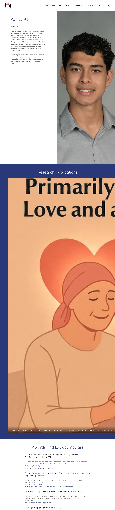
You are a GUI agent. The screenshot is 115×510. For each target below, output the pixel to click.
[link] (7, 5)
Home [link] (47, 6)
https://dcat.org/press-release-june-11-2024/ (40, 468)
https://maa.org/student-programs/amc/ (39, 503)
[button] (57, 6)
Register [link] (80, 6)
